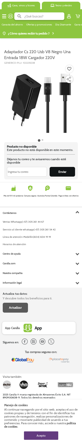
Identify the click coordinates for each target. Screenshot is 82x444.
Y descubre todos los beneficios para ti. (27, 298)
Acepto (41, 435)
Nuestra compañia (12, 273)
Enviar (62, 172)
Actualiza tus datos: (15, 293)
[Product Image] (40, 101)
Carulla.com (9, 263)
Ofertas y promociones (39, 24)
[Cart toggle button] (77, 16)
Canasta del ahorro (12, 24)
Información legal (12, 282)
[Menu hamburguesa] (4, 16)
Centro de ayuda (12, 253)
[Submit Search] (19, 16)
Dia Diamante (63, 24)
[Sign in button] (69, 16)
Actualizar (15, 307)
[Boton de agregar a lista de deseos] (69, 69)
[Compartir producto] (69, 79)
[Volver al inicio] (10, 16)
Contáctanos (9, 212)
